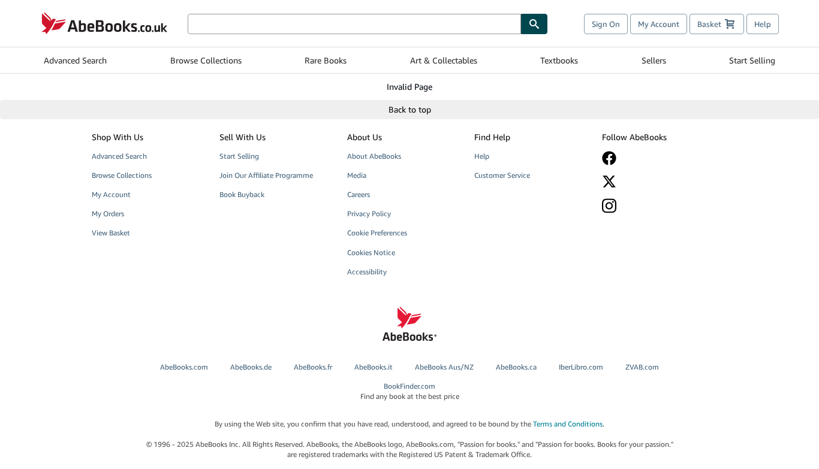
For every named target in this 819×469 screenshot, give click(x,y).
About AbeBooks (374, 156)
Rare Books (326, 60)
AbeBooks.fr (313, 366)
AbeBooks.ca (516, 366)
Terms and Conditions (568, 423)
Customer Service (502, 175)
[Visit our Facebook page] (657, 158)
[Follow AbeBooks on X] (657, 181)
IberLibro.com (581, 366)
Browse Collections (206, 60)
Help (762, 24)
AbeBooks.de (251, 366)
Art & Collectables (443, 60)
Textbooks (559, 60)
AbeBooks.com (184, 366)
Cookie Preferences (377, 232)
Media (356, 175)
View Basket (111, 232)
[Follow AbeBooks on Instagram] (657, 206)
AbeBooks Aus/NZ (444, 366)
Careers (358, 194)
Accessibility (367, 271)
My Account (658, 24)
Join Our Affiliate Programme (266, 175)
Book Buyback (241, 194)
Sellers (654, 60)
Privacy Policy (369, 213)
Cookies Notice (371, 252)
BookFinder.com (409, 391)
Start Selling (752, 60)
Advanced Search (75, 60)
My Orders (108, 213)
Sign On (606, 24)
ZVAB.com (642, 366)
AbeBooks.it (373, 366)
